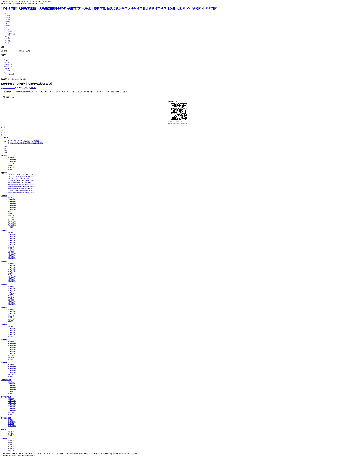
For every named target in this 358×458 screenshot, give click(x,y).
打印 (5, 152)
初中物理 (4, 284)
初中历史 (4, 339)
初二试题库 (12, 223)
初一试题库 (12, 221)
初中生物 (4, 324)
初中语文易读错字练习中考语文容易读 (21, 188)
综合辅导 (23, 79)
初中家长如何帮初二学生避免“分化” (20, 182)
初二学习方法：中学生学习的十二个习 (21, 178)
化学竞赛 (11, 444)
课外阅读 (11, 219)
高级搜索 (8, 3)
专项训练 (11, 227)
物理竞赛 (11, 442)
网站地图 (15, 3)
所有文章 (134, 454)
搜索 (27, 51)
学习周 (6, 62)
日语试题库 (12, 422)
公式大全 (11, 250)
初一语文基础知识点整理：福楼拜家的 (21, 177)
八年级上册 (12, 203)
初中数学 (4, 230)
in (5, 76)
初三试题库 (12, 225)
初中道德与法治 (6, 380)
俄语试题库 (12, 426)
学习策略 (11, 357)
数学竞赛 (11, 440)
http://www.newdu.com (8, 88)
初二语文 (7, 70)
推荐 (5, 150)
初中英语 (4, 261)
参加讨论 (33, 88)
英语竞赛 (11, 446)
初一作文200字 (9, 74)
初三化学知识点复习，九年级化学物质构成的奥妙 (26, 143)
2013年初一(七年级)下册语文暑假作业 (20, 175)
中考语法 (7, 60)
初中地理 (4, 362)
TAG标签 (21, 3)
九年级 (10, 273)
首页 (9, 79)
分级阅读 (11, 217)
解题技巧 (11, 165)
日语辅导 (11, 420)
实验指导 (11, 294)
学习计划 (11, 431)
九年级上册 (12, 159)
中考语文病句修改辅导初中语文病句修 (21, 186)
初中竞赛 (4, 438)
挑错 (5, 148)
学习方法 (11, 163)
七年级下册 (12, 201)
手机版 (3, 3)
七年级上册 (12, 200)
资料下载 (7, 68)
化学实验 (11, 167)
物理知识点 (8, 66)
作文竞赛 (11, 448)
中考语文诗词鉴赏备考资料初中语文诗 (21, 192)
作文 (9, 211)
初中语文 (4, 196)
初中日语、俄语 (6, 418)
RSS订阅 (27, 3)
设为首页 (33, 3)
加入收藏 (40, 3)
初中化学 (15, 79)
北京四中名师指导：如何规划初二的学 (21, 180)
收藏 (5, 146)
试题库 (10, 169)
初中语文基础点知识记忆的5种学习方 (20, 184)
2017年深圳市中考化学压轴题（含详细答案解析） (26, 141)
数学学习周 (8, 64)
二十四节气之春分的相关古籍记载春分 (21, 190)
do (5, 72)
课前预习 (11, 433)
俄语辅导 (11, 424)
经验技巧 (11, 435)
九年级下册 (12, 161)
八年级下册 (12, 205)
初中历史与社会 (6, 397)
